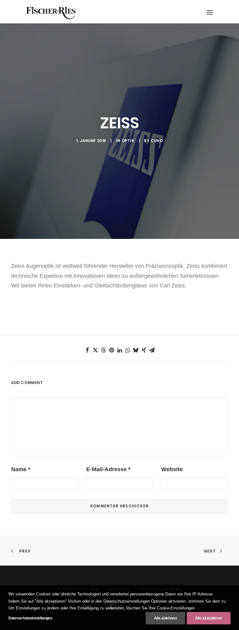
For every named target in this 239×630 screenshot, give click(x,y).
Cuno (157, 140)
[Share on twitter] (95, 350)
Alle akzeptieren (208, 618)
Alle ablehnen (165, 618)
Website (172, 469)
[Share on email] (152, 350)
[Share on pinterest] (111, 350)
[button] (209, 12)
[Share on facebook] (87, 350)
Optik (128, 140)
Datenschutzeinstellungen (30, 618)
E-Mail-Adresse (108, 469)
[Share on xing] (144, 350)
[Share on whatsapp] (127, 350)
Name (20, 469)
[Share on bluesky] (135, 350)
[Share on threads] (103, 350)
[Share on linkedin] (119, 350)
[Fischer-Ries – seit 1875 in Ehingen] (51, 13)
